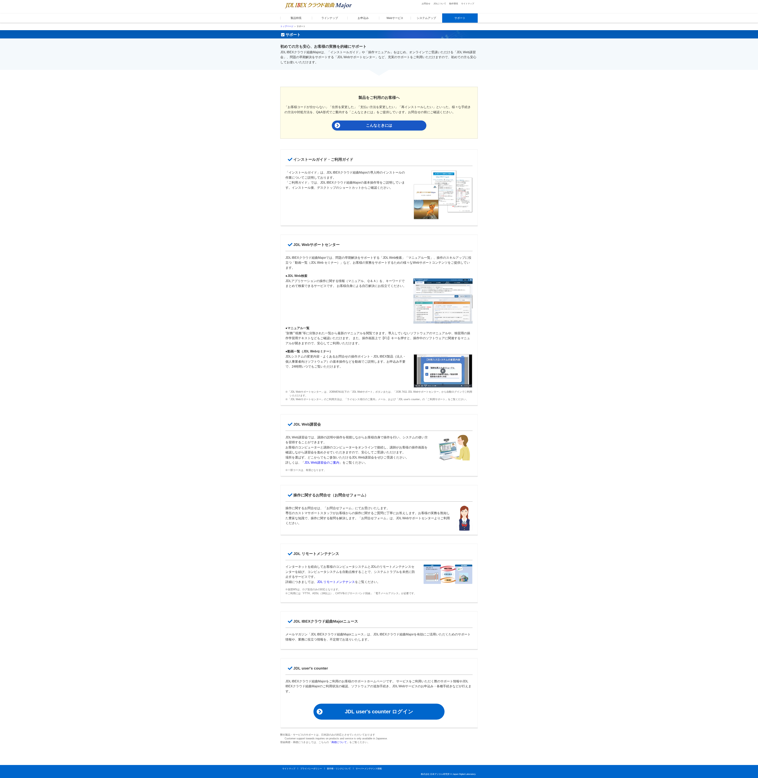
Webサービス (395, 18)
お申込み (363, 18)
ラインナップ (329, 18)
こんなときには (379, 125)
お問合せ (426, 3)
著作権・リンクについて (339, 768)
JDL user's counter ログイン (379, 711)
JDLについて (439, 3)
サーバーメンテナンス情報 (369, 768)
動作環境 (453, 3)
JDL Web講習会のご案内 (321, 462)
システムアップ (426, 18)
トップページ (286, 26)
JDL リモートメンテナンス (336, 582)
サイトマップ (467, 3)
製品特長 (296, 18)
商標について (339, 742)
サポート (459, 18)
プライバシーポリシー (311, 768)
